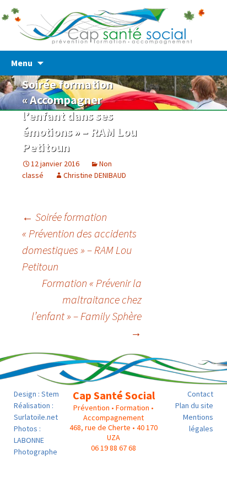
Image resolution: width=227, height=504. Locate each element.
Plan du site (194, 405)
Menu (22, 62)
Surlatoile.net (36, 417)
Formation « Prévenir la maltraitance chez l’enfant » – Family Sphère (86, 307)
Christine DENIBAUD (94, 175)
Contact (200, 394)
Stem (50, 394)
